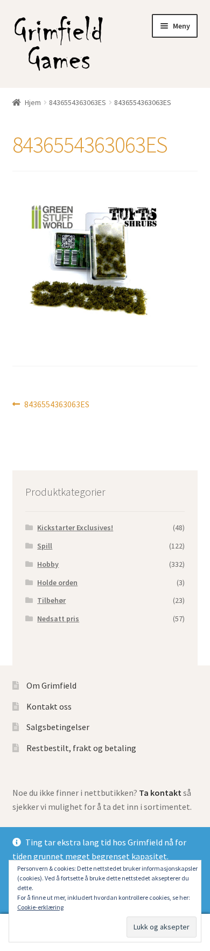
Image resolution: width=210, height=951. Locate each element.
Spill (44, 546)
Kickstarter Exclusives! (75, 527)
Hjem (33, 102)
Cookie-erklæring (40, 907)
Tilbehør (51, 600)
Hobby (48, 564)
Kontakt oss (49, 706)
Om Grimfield (51, 685)
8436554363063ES (77, 102)
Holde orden (57, 582)
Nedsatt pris (58, 618)
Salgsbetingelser (57, 726)
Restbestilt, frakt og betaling (81, 747)
